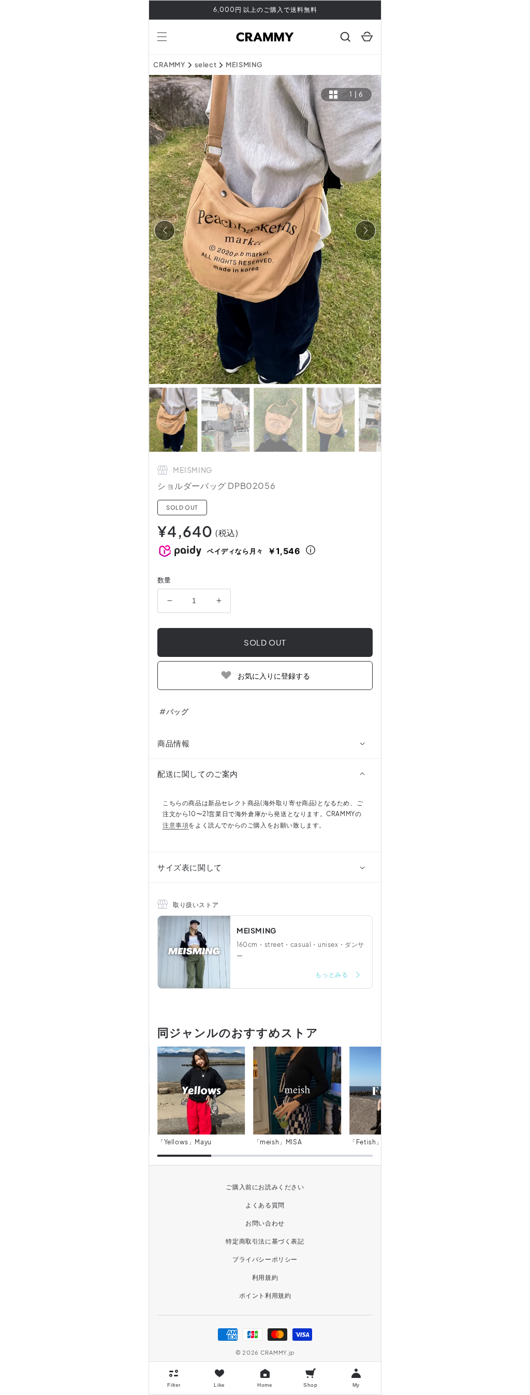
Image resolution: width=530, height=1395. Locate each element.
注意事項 (175, 825)
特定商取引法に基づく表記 (265, 1241)
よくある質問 (265, 1205)
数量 (164, 580)
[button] (162, 36)
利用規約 (265, 1277)
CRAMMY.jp (277, 1352)
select (206, 64)
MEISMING (244, 64)
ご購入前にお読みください (265, 1187)
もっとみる (332, 974)
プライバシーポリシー (265, 1259)
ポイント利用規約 (265, 1295)
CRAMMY (169, 64)
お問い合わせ (265, 1223)
